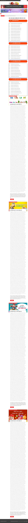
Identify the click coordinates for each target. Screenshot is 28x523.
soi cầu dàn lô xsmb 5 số (13, 272)
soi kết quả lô (14, 191)
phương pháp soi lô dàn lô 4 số (14, 164)
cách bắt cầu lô (19, 422)
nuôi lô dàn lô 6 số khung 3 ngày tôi (16, 479)
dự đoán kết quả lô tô (18, 149)
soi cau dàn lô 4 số (15, 167)
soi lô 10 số (22, 285)
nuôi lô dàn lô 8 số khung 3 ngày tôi (18, 368)
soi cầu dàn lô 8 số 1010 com (14, 377)
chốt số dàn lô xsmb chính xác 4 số (19, 246)
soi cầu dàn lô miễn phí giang (15, 175)
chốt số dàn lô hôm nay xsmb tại (14, 448)
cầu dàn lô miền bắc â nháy (17, 423)
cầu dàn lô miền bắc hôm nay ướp (17, 428)
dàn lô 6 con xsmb (23, 459)
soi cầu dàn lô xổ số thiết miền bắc (21, 271)
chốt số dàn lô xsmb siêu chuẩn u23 (14, 141)
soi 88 (15, 165)
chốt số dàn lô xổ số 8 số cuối (18, 242)
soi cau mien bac (14, 281)
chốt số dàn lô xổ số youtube (17, 138)
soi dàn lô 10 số (21, 283)
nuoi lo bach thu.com (17, 157)
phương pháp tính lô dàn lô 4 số (22, 164)
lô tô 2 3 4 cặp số (18, 152)
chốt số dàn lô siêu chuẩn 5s (16, 132)
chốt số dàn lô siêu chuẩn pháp (14, 342)
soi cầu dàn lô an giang (20, 169)
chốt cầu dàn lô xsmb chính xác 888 (14, 125)
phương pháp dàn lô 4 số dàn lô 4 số (19, 162)
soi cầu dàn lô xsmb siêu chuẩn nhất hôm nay (15, 275)
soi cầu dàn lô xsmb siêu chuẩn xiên (16, 508)
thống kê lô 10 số (14, 293)
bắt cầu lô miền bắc (14, 422)
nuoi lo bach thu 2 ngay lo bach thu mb (18, 156)
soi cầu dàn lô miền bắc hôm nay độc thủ (16, 490)
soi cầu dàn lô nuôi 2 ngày (17, 264)
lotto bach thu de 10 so (18, 154)
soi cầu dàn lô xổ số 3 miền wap (18, 498)
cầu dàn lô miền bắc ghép (18, 214)
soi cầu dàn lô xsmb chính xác (20, 185)
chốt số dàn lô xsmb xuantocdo (14, 142)
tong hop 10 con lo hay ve (19, 293)
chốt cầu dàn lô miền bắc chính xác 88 (18, 118)
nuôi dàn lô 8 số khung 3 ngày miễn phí (16, 365)
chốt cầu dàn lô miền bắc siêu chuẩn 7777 (19, 230)
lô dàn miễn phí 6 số (15, 473)
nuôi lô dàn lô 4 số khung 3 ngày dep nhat (17, 159)
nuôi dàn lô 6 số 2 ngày (16, 475)
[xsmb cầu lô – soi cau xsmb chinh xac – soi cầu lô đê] (14, 12)
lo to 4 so (16, 153)
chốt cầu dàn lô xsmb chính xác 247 (20, 231)
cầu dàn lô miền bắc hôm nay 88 (18, 215)
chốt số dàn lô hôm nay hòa (15, 130)
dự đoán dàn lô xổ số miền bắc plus (20, 464)
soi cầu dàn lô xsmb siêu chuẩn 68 (20, 505)
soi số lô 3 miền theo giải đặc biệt (20, 191)
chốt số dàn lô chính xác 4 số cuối (16, 235)
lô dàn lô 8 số (12, 361)
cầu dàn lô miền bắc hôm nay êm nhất (19, 109)
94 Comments (18, 510)
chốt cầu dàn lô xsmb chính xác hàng (17, 126)
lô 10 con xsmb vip (17, 256)
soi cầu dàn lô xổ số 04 (14, 497)
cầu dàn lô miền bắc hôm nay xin (20, 429)
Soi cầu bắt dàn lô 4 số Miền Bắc (15, 166)
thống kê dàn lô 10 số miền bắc (14, 292)
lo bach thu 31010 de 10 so (19, 468)
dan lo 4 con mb (20, 142)
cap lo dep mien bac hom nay (15, 212)
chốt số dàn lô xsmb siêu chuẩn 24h (20, 140)
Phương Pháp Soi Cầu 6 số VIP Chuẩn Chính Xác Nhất (18, 484)
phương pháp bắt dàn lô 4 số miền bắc (17, 161)
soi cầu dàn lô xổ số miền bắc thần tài (18, 182)
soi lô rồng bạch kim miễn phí (19, 288)
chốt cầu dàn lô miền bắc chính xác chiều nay (17, 226)
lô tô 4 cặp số (13, 153)
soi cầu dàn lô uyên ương (17, 178)
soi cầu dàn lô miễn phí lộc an (20, 494)
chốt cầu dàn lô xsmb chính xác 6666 (21, 124)
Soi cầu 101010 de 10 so (18, 165)
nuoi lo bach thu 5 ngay (18, 366)
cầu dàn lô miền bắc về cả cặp (16, 114)
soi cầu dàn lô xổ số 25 (13, 179)
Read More (12, 199)
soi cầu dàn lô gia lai (22, 378)
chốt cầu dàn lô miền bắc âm (16, 117)
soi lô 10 (14, 284)
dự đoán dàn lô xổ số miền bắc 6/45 (18, 463)
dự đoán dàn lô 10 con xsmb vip (16, 210)
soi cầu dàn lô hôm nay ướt (16, 171)
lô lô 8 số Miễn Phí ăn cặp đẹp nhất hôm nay (20, 362)
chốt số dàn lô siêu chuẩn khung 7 (17, 133)
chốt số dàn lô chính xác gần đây (16, 128)
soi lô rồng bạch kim (13, 288)
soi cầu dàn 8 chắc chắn (14, 376)
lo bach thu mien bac (18, 472)
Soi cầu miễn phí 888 (18, 281)
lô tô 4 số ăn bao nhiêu (20, 153)
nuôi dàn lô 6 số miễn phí (16, 476)
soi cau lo (18, 399)
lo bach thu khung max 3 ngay (19, 471)
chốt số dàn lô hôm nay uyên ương (21, 447)
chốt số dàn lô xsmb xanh (22, 141)
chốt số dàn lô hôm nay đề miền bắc (16, 129)
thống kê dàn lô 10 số (16, 291)
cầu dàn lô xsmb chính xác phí (20, 323)
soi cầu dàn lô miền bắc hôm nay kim (16, 259)
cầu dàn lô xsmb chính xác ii (17, 222)
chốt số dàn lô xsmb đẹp (17, 457)
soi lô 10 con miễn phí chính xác (17, 285)
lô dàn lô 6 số (22, 472)
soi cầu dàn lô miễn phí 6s (14, 174)
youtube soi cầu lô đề (12, 510)
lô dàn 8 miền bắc (19, 360)
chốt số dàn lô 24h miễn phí (13, 445)
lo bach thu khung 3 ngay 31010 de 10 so (19, 357)
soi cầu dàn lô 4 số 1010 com (20, 167)
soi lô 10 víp (19, 287)
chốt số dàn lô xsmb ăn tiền (17, 456)
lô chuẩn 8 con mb (14, 360)
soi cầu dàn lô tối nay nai (19, 177)
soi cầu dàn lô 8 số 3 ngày (21, 377)
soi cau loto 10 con (22, 279)
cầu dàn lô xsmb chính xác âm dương (18, 432)
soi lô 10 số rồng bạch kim (14, 287)
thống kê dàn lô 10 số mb (22, 291)
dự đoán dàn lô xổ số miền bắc (22, 145)
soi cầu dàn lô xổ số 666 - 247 (16, 267)
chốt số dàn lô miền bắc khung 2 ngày (14, 449)
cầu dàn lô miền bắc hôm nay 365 (18, 108)
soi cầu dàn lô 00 (23, 256)
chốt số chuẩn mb (12, 234)
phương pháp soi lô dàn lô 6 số (21, 485)
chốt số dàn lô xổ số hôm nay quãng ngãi (18, 243)
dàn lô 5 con (22, 350)
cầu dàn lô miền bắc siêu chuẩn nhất (21, 321)
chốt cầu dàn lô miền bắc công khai (21, 121)
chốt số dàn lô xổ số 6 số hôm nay (15, 452)
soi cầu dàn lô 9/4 (14, 169)
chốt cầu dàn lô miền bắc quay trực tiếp (16, 440)
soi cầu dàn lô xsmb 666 (19, 272)
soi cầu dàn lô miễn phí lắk (22, 175)
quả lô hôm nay (12, 165)
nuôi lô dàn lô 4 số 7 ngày (15, 158)
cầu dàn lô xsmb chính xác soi (17, 116)
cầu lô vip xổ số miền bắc (19, 324)
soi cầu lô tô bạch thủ (17, 279)
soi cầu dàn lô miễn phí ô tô (18, 263)
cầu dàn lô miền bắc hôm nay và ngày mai (17, 218)
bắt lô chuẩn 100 (14, 313)
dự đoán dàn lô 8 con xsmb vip (16, 311)
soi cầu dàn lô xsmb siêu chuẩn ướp (19, 276)
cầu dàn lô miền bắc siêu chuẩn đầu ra (14, 113)
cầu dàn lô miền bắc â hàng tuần (16, 106)
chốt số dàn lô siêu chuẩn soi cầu (18, 134)
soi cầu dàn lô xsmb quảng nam (20, 186)
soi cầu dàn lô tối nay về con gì (21, 386)
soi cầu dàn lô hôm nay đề (16, 170)
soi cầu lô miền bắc (22, 399)
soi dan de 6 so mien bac (16, 283)
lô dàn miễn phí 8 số (17, 361)
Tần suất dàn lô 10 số (18, 289)
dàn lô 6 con (19, 459)
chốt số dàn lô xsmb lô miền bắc (18, 247)
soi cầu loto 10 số (18, 280)
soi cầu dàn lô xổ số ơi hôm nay (21, 183)
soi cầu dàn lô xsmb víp (15, 190)
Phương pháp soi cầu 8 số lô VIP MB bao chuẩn (17, 373)
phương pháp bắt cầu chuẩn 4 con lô (16, 160)
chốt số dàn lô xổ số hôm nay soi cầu (19, 136)
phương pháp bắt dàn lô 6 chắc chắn (16, 481)
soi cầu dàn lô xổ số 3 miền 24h (20, 179)
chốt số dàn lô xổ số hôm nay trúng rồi (19, 345)
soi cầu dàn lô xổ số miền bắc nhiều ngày (15, 500)
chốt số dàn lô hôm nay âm (16, 236)
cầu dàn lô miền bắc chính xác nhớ (19, 424)
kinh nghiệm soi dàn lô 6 (17, 467)
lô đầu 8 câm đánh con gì (22, 361)
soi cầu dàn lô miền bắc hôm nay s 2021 (19, 260)
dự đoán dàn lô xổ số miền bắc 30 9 (14, 146)
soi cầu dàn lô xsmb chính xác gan (19, 504)
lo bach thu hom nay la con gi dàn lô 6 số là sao (19, 469)
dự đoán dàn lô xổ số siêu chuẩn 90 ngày (19, 254)
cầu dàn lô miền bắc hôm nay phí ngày (15, 427)
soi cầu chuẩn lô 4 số (21, 166)
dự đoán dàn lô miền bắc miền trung (19, 144)
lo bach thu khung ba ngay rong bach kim (17, 150)
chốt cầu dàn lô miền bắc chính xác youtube (19, 228)
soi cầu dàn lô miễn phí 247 (20, 382)
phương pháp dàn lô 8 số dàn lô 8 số (14, 372)
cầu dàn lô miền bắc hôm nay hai (20, 216)
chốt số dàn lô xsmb (21, 455)
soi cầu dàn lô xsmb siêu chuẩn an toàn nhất (20, 274)
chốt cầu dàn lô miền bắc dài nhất (14, 122)
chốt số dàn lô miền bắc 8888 (15, 238)
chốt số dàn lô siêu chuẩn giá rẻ (16, 240)
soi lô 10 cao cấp (17, 284)
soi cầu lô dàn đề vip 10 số (19, 278)
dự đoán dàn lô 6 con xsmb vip (16, 420)
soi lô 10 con (21, 284)
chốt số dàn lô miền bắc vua (17, 239)
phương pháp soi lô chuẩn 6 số (14, 485)
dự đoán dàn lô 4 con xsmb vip (16, 104)
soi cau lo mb (20, 190)
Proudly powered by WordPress (14, 521)
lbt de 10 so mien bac (13, 468)
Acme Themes (25, 521)
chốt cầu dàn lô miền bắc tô (19, 441)
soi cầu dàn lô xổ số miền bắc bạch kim (18, 268)
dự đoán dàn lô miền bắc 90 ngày (19, 250)
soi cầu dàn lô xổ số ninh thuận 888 (19, 501)
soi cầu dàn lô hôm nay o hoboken (15, 489)
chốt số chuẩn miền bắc (17, 234)
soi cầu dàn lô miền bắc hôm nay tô (15, 173)
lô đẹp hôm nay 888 (12, 362)
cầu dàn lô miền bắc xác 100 (20, 322)
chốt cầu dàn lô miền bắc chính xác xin (16, 120)
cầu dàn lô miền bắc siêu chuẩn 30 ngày (20, 112)
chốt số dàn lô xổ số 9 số (14, 453)
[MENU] (0, 13)
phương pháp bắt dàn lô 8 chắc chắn (18, 370)
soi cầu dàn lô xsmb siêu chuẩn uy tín (14, 189)
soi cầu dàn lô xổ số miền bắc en (15, 181)
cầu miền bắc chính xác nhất (16, 224)
